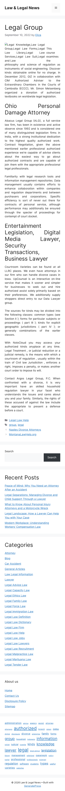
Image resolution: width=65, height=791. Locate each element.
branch (41, 729)
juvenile (23, 745)
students (34, 764)
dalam (48, 729)
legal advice (35, 751)
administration (13, 723)
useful (53, 764)
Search (9, 451)
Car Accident (13, 563)
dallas (56, 729)
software (24, 763)
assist (41, 723)
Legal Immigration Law (19, 611)
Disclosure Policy (15, 701)
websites (20, 768)
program (42, 760)
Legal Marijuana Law (18, 659)
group (12, 424)
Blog (7, 558)
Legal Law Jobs (15, 638)
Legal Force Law (15, 606)
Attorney (10, 553)
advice (25, 723)
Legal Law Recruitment (19, 648)
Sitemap (10, 706)
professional (18, 759)
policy (51, 756)
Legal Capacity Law (17, 590)
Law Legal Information (19, 574)
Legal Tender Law (16, 664)
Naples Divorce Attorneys (25, 429)
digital (7, 734)
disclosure (16, 734)
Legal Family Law (16, 600)
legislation (48, 750)
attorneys (8, 729)
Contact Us (12, 695)
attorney (49, 723)
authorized (25, 728)
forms (53, 733)
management (18, 755)
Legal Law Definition (18, 616)
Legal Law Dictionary (18, 622)
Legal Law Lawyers (17, 643)
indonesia (31, 739)
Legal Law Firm (14, 627)
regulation (11, 763)
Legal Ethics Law (15, 595)
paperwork (41, 755)
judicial (14, 744)
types (44, 763)
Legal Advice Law (16, 585)
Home (8, 690)
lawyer (10, 750)
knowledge (45, 744)
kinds (31, 744)
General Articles (15, 569)
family (45, 733)
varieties (10, 767)
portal (7, 760)
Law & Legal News (22, 7)
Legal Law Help (19, 420)
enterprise (36, 734)
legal (21, 424)
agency (33, 723)
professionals (32, 760)
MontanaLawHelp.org (22, 434)
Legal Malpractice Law (19, 654)
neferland (30, 756)
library (7, 756)
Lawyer (9, 579)
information (47, 738)
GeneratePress (32, 785)
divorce (25, 733)
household (21, 739)
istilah (7, 745)
